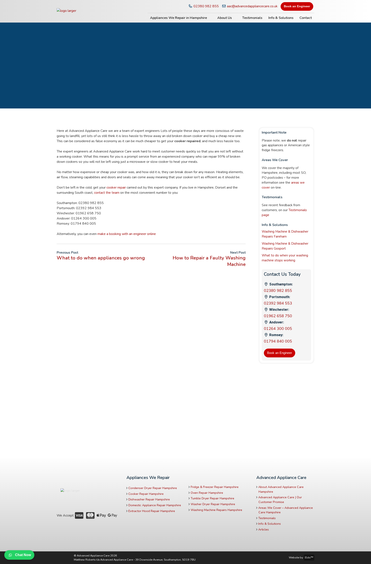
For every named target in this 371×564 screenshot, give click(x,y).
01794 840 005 (278, 341)
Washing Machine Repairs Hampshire (216, 510)
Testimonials (252, 17)
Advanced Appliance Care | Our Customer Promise (280, 499)
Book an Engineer (297, 6)
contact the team (106, 192)
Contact (306, 17)
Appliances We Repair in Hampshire (178, 17)
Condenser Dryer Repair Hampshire (152, 488)
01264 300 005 (278, 328)
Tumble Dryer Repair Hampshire (212, 498)
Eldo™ (309, 557)
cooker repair (116, 187)
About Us (224, 17)
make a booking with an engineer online (126, 234)
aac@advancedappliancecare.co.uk (252, 6)
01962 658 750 (278, 316)
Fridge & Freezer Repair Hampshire (215, 487)
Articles (263, 529)
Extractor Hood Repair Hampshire (151, 511)
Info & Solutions (280, 17)
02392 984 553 (278, 303)
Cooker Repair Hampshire (146, 494)
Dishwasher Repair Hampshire (149, 499)
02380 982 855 (206, 6)
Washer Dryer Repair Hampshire (213, 504)
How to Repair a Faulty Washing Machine (209, 261)
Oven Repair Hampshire (207, 493)
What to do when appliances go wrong (101, 258)
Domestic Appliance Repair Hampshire (154, 505)
